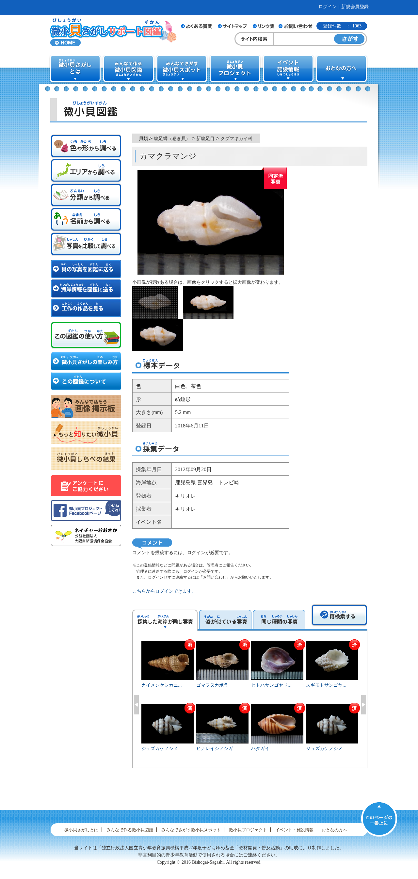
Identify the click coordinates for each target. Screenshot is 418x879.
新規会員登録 (355, 6)
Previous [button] (136, 704)
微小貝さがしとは (81, 829)
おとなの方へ (334, 829)
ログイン (327, 6)
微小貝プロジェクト (248, 829)
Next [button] (363, 704)
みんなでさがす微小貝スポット (191, 829)
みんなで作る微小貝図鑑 (129, 829)
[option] (250, 703)
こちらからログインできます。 (164, 591)
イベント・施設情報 (294, 829)
